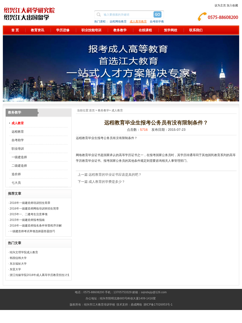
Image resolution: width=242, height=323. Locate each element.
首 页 (15, 30)
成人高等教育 (138, 21)
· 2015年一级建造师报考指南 (26, 220)
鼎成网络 (136, 304)
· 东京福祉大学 (17, 263)
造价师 (16, 174)
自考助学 (18, 140)
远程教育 (18, 131)
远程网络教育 (118, 21)
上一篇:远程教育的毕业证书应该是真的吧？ (110, 174)
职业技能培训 (91, 30)
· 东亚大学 (14, 269)
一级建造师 (19, 157)
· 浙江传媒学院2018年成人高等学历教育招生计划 (39, 275)
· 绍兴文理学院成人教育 (23, 252)
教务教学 (120, 30)
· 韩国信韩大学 (17, 258)
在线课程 (145, 30)
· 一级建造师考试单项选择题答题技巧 (31, 231)
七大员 (16, 182)
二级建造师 (19, 165)
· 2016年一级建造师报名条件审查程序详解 (35, 225)
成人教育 (18, 123)
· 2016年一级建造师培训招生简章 (29, 203)
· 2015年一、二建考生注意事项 (28, 214)
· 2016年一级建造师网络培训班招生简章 (33, 208)
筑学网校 (170, 30)
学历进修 (62, 30)
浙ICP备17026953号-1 (158, 304)
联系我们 (196, 30)
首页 (92, 110)
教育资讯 (37, 30)
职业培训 (18, 148)
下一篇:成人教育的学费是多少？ (101, 181)
